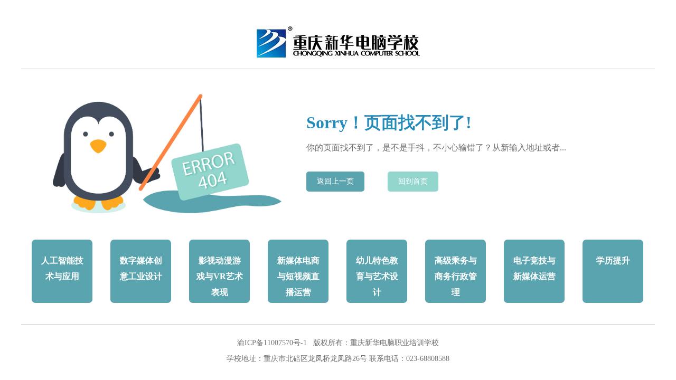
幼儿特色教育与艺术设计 (377, 276)
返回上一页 (335, 181)
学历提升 (613, 260)
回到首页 (413, 181)
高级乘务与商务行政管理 (456, 276)
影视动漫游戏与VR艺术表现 (219, 276)
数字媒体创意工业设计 (141, 268)
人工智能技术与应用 (62, 268)
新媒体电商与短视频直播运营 (298, 276)
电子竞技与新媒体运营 (534, 268)
